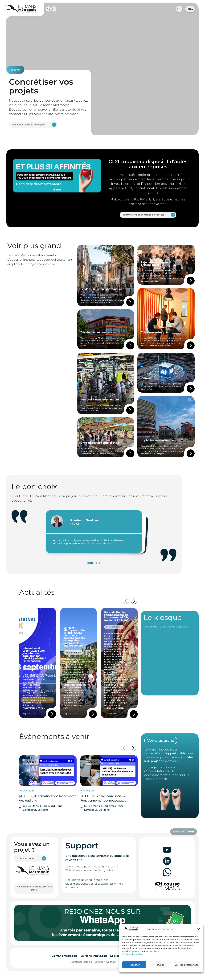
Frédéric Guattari (84, 520)
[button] (198, 929)
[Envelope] (53, 9)
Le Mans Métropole (64, 955)
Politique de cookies (132, 954)
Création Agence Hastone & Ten (114, 961)
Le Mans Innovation (94, 955)
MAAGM (75, 523)
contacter (102, 855)
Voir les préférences (186, 964)
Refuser (159, 964)
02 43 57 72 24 (74, 860)
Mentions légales (81, 961)
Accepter (134, 964)
